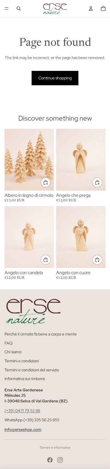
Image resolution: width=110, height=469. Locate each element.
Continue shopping (55, 77)
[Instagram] (60, 460)
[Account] (91, 8)
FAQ (8, 343)
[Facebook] (50, 460)
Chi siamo (13, 351)
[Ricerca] (18, 8)
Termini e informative (55, 447)
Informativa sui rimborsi (25, 378)
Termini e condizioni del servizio (32, 369)
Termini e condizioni (22, 360)
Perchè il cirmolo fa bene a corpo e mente (41, 334)
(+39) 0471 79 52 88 (22, 410)
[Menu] (6, 8)
